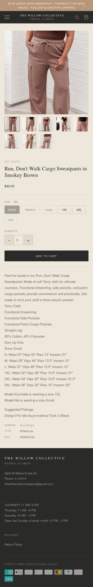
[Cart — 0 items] (86, 17)
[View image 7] (29, 141)
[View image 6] (12, 141)
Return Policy (13, 544)
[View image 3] (46, 124)
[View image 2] (29, 124)
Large (48, 210)
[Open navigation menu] (7, 17)
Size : (11, 201)
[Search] (77, 17)
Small (12, 210)
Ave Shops (12, 161)
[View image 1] (12, 124)
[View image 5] (80, 124)
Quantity (11, 231)
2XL (79, 210)
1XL (64, 210)
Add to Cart (46, 256)
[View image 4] (63, 124)
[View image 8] (46, 141)
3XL (11, 220)
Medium (30, 210)
